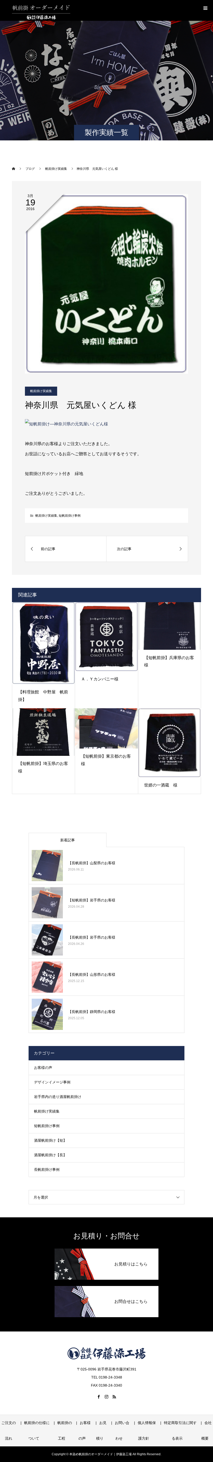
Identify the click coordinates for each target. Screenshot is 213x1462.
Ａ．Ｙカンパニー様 (99, 679)
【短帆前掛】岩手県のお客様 (91, 900)
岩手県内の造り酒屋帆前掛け (57, 1097)
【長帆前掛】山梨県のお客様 (91, 863)
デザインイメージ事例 (52, 1082)
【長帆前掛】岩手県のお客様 (91, 937)
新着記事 (67, 840)
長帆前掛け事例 (46, 1169)
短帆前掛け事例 (70, 515)
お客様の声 (43, 1067)
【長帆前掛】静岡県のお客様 (91, 1012)
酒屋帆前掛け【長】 (50, 1155)
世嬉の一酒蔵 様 (160, 785)
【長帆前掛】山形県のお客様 (91, 974)
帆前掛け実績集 (41, 391)
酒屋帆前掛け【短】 (50, 1140)
